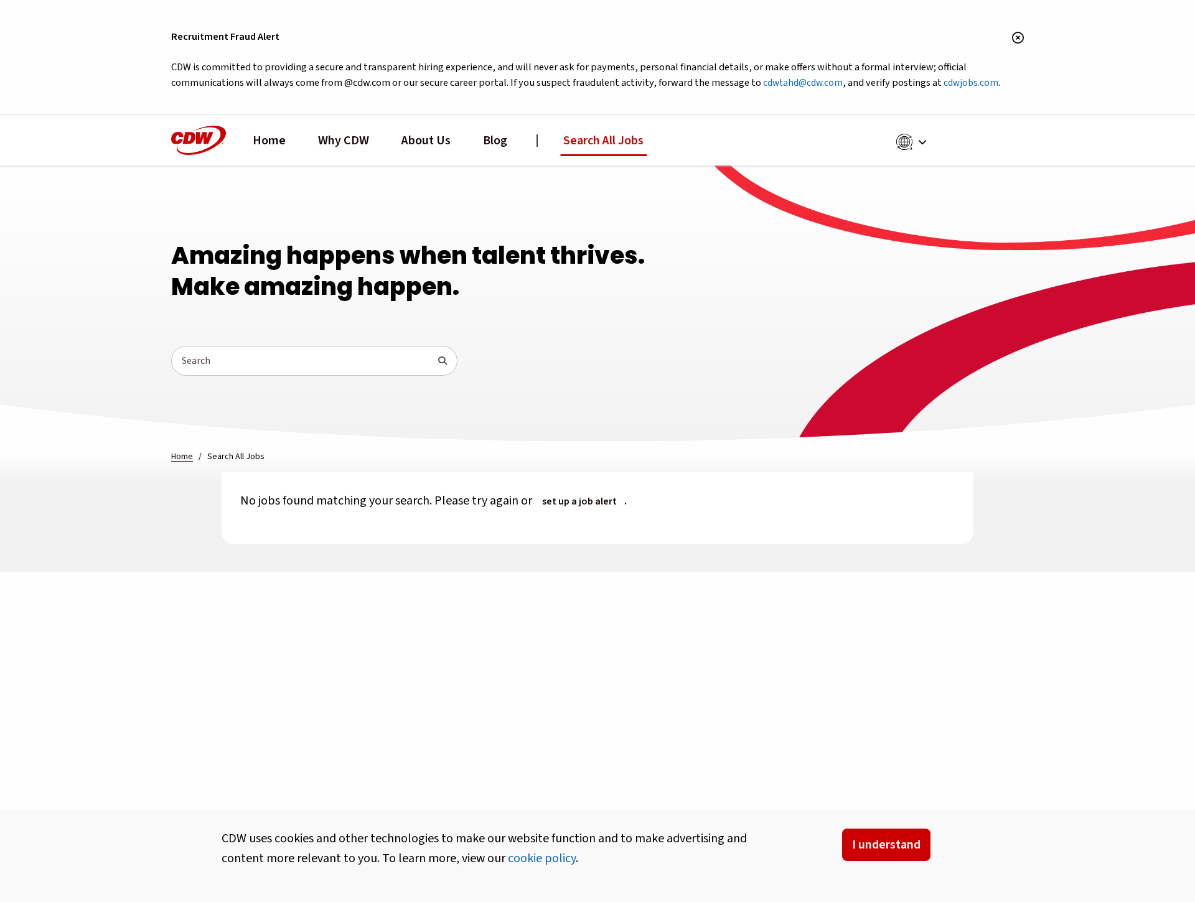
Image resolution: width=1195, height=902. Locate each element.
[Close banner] (1018, 38)
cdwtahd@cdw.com (803, 83)
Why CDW (343, 140)
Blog (495, 140)
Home (269, 140)
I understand (886, 844)
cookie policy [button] (542, 858)
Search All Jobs (603, 140)
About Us (426, 140)
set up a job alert (579, 501)
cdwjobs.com (971, 83)
